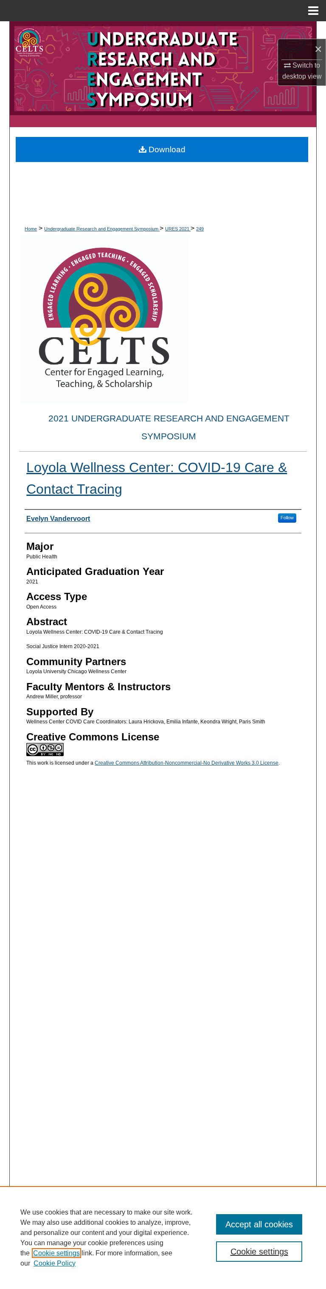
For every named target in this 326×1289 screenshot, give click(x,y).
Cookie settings (56, 1253)
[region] (163, 1237)
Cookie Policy (55, 1263)
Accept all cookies (259, 1224)
